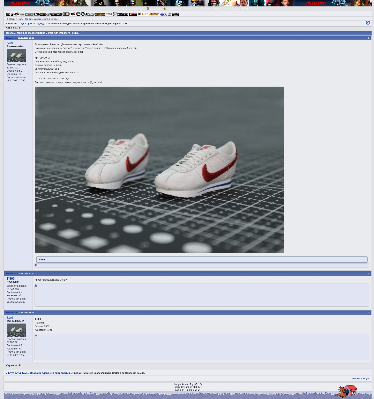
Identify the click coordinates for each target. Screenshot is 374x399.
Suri (10, 43)
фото (42, 259)
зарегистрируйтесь (47, 19)
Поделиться (12, 38)
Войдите (29, 19)
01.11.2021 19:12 (26, 312)
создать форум (360, 378)
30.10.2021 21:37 (26, 38)
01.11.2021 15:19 (26, 273)
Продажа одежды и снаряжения (44, 23)
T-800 (11, 278)
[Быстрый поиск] (367, 23)
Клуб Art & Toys (16, 23)
